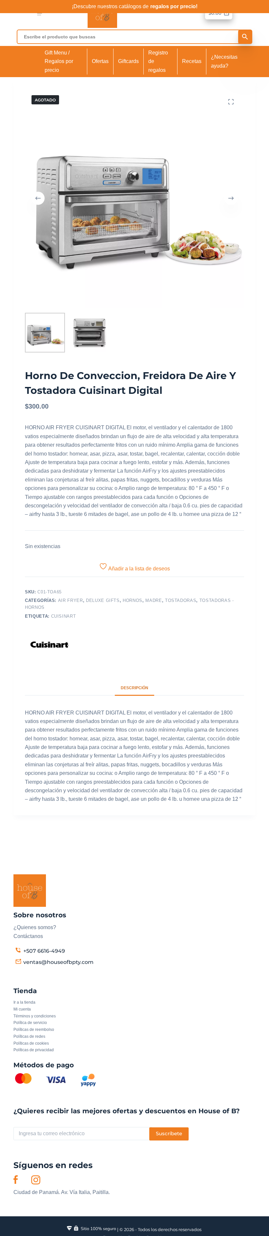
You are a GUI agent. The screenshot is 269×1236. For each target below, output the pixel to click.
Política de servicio (30, 1022)
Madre (153, 600)
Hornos (132, 600)
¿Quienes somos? (34, 927)
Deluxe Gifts (103, 600)
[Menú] (39, 13)
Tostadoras (181, 600)
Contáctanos (28, 936)
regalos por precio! (173, 6)
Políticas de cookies (31, 1043)
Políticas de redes (29, 1036)
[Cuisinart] (49, 644)
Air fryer (70, 600)
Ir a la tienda (24, 1002)
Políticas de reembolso (33, 1029)
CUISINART (63, 616)
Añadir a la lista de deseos (138, 568)
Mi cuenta (22, 1009)
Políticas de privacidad (33, 1050)
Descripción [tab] (134, 688)
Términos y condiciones (34, 1016)
